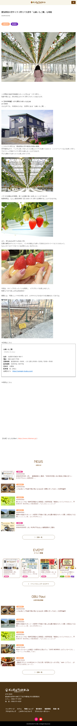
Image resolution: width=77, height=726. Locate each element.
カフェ (19, 709)
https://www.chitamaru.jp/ (27, 438)
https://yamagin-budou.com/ (22, 371)
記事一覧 (39, 537)
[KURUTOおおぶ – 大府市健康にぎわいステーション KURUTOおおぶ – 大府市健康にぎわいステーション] (38, 2)
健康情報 (48, 709)
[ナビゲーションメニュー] (73, 2)
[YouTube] (40, 719)
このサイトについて (25, 711)
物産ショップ (28, 709)
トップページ (10, 709)
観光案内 (14, 24)
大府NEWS (5, 24)
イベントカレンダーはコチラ (39, 584)
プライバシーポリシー (42, 711)
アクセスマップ (11, 711)
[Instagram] (36, 719)
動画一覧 (56, 709)
